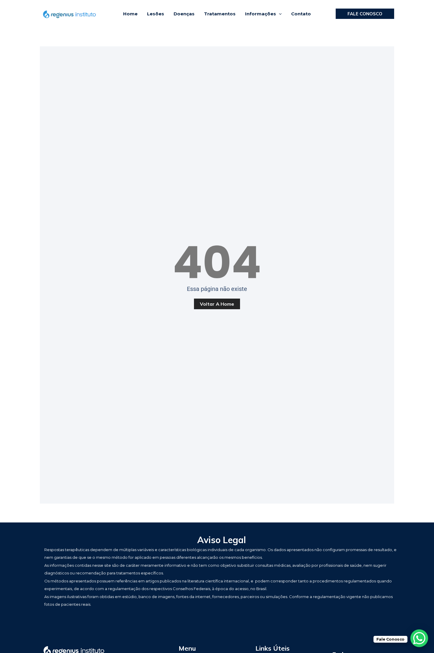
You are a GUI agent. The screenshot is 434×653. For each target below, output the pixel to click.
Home (130, 14)
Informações (260, 14)
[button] (279, 14)
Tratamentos (220, 14)
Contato (301, 14)
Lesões (155, 14)
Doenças (184, 14)
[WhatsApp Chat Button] (419, 638)
